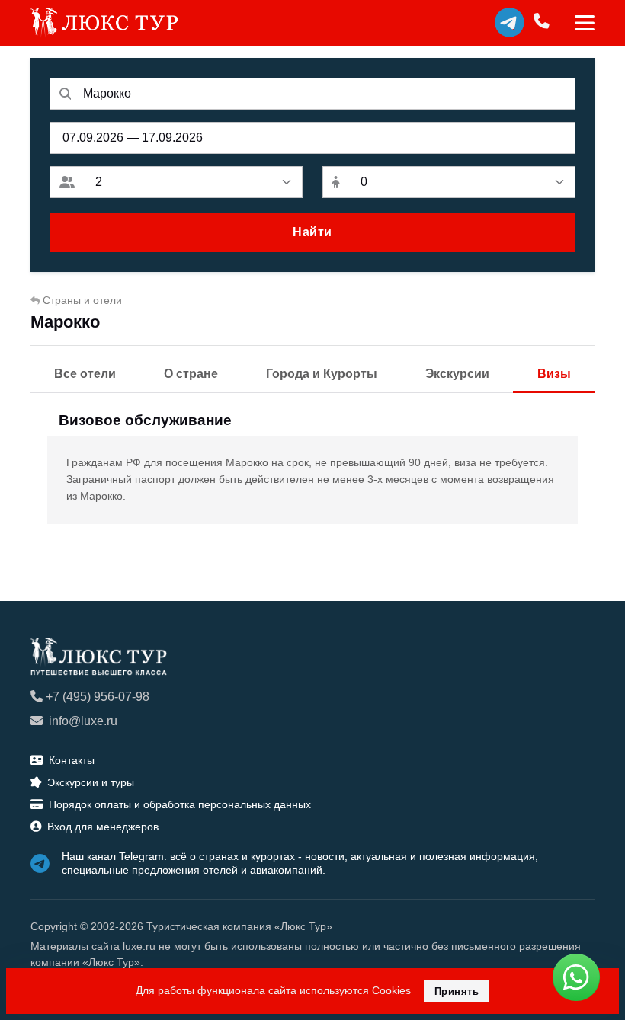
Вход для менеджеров (103, 826)
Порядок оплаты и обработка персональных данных (180, 804)
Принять (456, 991)
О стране (191, 373)
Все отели (85, 373)
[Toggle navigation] (578, 23)
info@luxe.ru (83, 721)
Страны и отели (82, 300)
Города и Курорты (321, 373)
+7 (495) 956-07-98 (97, 696)
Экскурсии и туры (90, 782)
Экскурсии (457, 373)
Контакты (72, 760)
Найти (312, 231)
